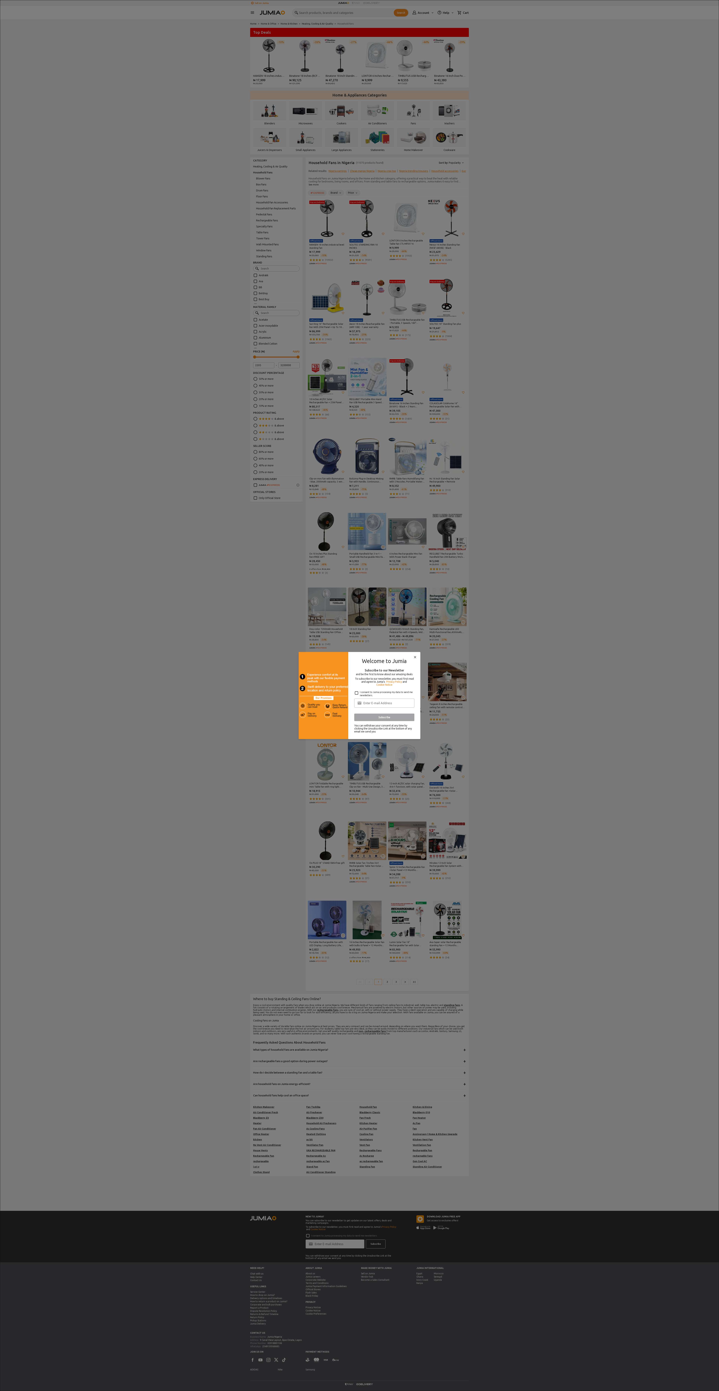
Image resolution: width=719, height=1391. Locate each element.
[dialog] (359, 695)
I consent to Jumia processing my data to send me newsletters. (386, 694)
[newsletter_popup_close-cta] (415, 657)
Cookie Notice (384, 684)
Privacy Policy (394, 681)
